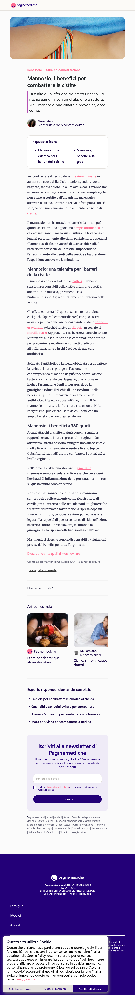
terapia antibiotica (87, 228)
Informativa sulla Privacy (58, 787)
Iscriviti (68, 799)
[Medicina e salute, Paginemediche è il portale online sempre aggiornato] (24, 5)
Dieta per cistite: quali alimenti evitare (53, 553)
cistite (31, 213)
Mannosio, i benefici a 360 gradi (87, 155)
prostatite (84, 468)
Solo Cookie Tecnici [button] (20, 988)
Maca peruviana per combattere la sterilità (61, 722)
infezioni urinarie (83, 176)
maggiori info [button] (26, 979)
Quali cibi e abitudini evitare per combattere (62, 706)
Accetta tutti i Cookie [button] (90, 988)
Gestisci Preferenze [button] (55, 988)
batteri (77, 281)
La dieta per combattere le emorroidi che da (62, 699)
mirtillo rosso (37, 333)
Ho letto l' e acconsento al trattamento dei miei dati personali (68, 788)
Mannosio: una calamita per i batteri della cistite (51, 155)
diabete (77, 327)
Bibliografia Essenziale (42, 570)
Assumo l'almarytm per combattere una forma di (65, 714)
